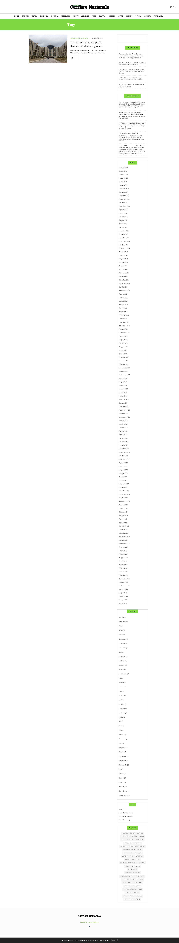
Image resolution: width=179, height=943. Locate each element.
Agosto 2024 (123, 252)
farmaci (133, 853)
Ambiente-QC (123, 622)
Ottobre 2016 (123, 582)
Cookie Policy (104, 940)
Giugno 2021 (123, 385)
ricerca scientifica (129, 889)
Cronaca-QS (123, 648)
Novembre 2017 (124, 537)
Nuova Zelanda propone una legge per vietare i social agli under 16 (132, 63)
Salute (120, 16)
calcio (132, 833)
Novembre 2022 (124, 326)
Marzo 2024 (123, 269)
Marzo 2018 (123, 522)
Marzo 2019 (123, 480)
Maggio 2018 (123, 515)
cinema (141, 836)
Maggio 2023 (123, 305)
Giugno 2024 (123, 259)
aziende (125, 833)
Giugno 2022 (123, 343)
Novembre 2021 (124, 368)
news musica (136, 866)
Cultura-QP (123, 661)
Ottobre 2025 (123, 203)
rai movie (128, 886)
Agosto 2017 (123, 547)
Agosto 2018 (123, 505)
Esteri (34, 16)
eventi (126, 853)
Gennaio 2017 (123, 572)
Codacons (130, 839)
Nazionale (122, 695)
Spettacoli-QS (124, 765)
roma (140, 889)
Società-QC (123, 748)
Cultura (102, 16)
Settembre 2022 (124, 333)
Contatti (83, 922)
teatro (139, 896)
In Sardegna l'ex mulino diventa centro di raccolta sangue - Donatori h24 (132, 124)
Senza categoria (124, 739)
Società (147, 16)
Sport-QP (122, 778)
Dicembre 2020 (124, 406)
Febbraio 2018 (124, 526)
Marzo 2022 (123, 354)
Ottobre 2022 (123, 329)
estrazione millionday (136, 846)
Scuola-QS (122, 735)
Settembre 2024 (124, 248)
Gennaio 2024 (123, 276)
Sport (76, 16)
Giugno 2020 (123, 428)
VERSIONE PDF (124, 795)
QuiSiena (122, 717)
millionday (136, 859)
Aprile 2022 (123, 350)
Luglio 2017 (123, 551)
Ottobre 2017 (123, 540)
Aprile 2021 (123, 392)
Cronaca (25, 16)
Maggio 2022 (123, 347)
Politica (54, 16)
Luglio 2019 (123, 466)
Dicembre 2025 (124, 196)
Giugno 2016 (123, 596)
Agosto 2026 (123, 167)
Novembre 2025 (124, 199)
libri (131, 856)
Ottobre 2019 (123, 456)
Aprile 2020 (123, 435)
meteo (127, 859)
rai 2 (124, 882)
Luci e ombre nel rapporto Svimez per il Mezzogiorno (86, 44)
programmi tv (139, 876)
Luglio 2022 (123, 340)
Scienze (129, 16)
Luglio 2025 (123, 213)
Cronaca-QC (123, 639)
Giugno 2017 (123, 554)
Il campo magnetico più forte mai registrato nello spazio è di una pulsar (132, 106)
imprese (125, 856)
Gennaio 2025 (123, 234)
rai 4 (135, 882)
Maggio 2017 (123, 558)
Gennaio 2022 (123, 361)
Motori (112, 16)
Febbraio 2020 (124, 442)
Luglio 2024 (123, 255)
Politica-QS (123, 704)
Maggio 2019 (123, 473)
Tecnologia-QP (124, 791)
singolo (136, 892)
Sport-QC (122, 774)
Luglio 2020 (123, 424)
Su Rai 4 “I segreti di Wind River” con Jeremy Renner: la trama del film (132, 152)
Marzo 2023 (123, 312)
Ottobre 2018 (123, 498)
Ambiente (85, 16)
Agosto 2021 (123, 378)
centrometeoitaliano (129, 836)
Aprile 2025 (123, 224)
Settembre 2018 (124, 501)
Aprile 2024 (123, 266)
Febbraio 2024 (124, 273)
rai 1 (141, 879)
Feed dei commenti (125, 816)
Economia (44, 16)
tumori (137, 899)
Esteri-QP (122, 682)
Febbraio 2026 (124, 189)
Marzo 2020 (123, 438)
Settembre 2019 (124, 459)
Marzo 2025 (123, 227)
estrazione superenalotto (132, 849)
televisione (129, 899)
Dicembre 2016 (124, 575)
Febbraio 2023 (124, 315)
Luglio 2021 (123, 382)
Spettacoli (65, 16)
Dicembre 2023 (124, 280)
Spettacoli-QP (124, 761)
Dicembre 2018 (124, 491)
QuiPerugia (123, 713)
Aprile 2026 (123, 181)
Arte (94, 16)
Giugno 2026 (123, 174)
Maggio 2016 (123, 600)
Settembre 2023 (124, 290)
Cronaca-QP (123, 643)
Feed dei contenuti (125, 813)
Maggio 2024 (123, 262)
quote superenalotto (129, 879)
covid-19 (138, 843)
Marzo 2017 (123, 565)
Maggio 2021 (123, 389)
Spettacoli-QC (124, 756)
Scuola (138, 16)
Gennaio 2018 (123, 529)
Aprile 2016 (123, 603)
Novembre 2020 (124, 410)
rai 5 (140, 882)
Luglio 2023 (123, 297)
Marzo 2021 (123, 396)
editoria (123, 846)
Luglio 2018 (123, 508)
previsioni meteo (126, 876)
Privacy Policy (94, 922)
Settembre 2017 (124, 544)
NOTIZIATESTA (132, 869)
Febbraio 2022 (124, 357)
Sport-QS (122, 782)
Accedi (121, 809)
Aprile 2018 (123, 519)
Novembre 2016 (124, 579)
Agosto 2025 (123, 210)
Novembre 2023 (124, 283)
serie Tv (128, 892)
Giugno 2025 (123, 217)
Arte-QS (122, 630)
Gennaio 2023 (123, 319)
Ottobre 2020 (123, 413)
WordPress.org (124, 820)
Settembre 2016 (124, 586)
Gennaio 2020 (123, 445)
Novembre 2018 (124, 494)
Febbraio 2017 (124, 568)
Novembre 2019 (124, 452)
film (139, 853)
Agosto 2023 (123, 294)
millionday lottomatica (128, 863)
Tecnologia (158, 16)
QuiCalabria (84, 38)
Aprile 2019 (123, 477)
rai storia (137, 886)
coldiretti (139, 839)
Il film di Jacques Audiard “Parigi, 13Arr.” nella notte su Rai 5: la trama (131, 79)
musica (127, 866)
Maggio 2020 (123, 431)
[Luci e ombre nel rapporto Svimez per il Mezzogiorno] (48, 49)
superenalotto (128, 896)
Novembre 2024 (124, 241)
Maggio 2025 (123, 220)
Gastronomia (123, 687)
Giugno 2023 (123, 301)
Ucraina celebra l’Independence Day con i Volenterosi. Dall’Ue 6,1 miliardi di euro (131, 71)
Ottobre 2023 (123, 287)
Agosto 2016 (123, 589)
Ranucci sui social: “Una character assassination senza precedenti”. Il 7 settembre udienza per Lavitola (131, 56)
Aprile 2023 (123, 308)
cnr (123, 839)
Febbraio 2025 (124, 231)
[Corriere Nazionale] (89, 6)
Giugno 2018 (123, 512)
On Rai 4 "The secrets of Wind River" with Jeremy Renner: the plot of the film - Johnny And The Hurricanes (131, 147)
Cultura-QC (123, 656)
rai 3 (129, 882)
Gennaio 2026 (123, 192)
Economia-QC (74, 38)
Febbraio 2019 (124, 484)
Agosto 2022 (123, 336)
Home (16, 16)
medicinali (139, 856)
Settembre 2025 (124, 206)
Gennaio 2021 (123, 403)
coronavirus (128, 843)
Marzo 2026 (123, 185)
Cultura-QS (123, 665)
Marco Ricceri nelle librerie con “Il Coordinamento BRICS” (131, 139)
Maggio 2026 (123, 178)
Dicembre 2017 (124, 533)
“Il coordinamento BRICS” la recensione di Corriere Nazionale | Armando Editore (131, 135)
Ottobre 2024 (123, 245)
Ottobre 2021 (123, 371)
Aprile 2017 (123, 561)
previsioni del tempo (132, 873)
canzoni (140, 833)
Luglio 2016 (123, 593)
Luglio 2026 (123, 171)
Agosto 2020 (123, 421)
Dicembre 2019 (124, 449)
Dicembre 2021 (124, 364)
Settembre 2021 (124, 375)
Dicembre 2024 (124, 238)
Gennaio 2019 (123, 487)
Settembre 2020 (124, 417)
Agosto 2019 (123, 463)
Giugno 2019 (123, 470)
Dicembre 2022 (124, 322)
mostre (142, 863)
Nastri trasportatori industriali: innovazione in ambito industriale (130, 113)
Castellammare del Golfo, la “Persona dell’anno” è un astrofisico (132, 103)
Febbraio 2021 (124, 399)
